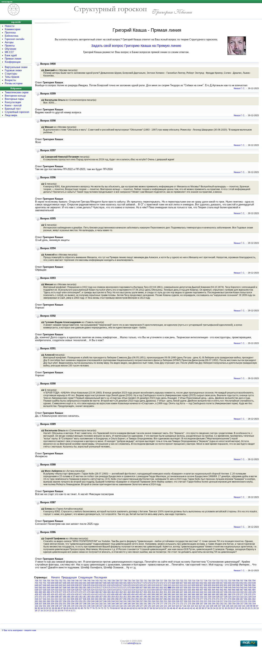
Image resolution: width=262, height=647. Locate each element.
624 (133, 585)
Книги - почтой (13, 105)
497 (201, 590)
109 (211, 606)
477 (60, 592)
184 (133, 603)
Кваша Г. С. (239, 88)
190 (109, 603)
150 (48, 606)
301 (104, 599)
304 (92, 599)
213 (238, 601)
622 (141, 585)
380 (229, 594)
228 (177, 601)
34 (214, 608)
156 (246, 603)
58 (145, 608)
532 (60, 590)
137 (101, 606)
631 (105, 585)
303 (96, 599)
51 (165, 608)
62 (134, 608)
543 (238, 587)
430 (250, 592)
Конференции (13, 61)
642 (60, 585)
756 (44, 580)
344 (153, 597)
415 (89, 594)
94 (41, 608)
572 (121, 587)
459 (133, 592)
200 (68, 603)
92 (47, 608)
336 (185, 597)
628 (117, 585)
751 (64, 580)
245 (109, 601)
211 (245, 601)
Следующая (85, 577)
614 (173, 585)
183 (137, 603)
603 (217, 585)
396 (165, 594)
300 (108, 599)
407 (121, 594)
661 (205, 583)
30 (226, 608)
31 (223, 608)
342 (161, 597)
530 (68, 590)
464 (113, 592)
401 (145, 594)
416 (85, 594)
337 (181, 597)
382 (221, 594)
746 (85, 580)
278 (197, 599)
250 (89, 601)
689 (93, 583)
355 (109, 597)
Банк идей (11, 55)
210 (249, 601)
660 (209, 583)
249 (93, 601)
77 (90, 608)
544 (234, 587)
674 (153, 583)
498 (197, 590)
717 (201, 580)
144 (72, 606)
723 (177, 580)
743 (97, 580)
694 (72, 583)
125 (149, 606)
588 (56, 587)
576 (105, 587)
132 (121, 606)
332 (201, 597)
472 (80, 592)
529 (72, 590)
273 (217, 599)
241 (125, 601)
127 (141, 606)
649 (254, 583)
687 (101, 583)
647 (40, 585)
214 (234, 601)
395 (169, 594)
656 (225, 583)
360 (89, 597)
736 (125, 580)
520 (109, 590)
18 (36, 610)
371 (44, 597)
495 (209, 590)
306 (84, 599)
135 (109, 606)
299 (113, 599)
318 (36, 599)
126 (145, 606)
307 (80, 599)
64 (128, 608)
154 (254, 603)
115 (188, 606)
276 (205, 599)
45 (182, 608)
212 (242, 601)
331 (205, 597)
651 (246, 583)
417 (80, 594)
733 (137, 580)
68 (116, 608)
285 (169, 599)
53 (159, 608)
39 (200, 608)
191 (105, 603)
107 (219, 606)
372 (40, 597)
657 (221, 583)
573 (117, 587)
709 (233, 580)
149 (52, 606)
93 (44, 608)
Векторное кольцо (15, 95)
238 (137, 601)
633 (97, 585)
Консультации (13, 102)
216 (225, 601)
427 (40, 594)
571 (125, 587)
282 (181, 599)
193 (97, 603)
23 (246, 608)
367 (60, 597)
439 (213, 592)
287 (161, 599)
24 (243, 608)
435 (230, 592)
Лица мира (11, 115)
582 (80, 587)
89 (56, 608)
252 (80, 601)
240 (129, 601)
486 (245, 590)
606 (205, 585)
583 (76, 587)
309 (72, 599)
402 (141, 594)
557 (181, 587)
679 (133, 583)
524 (93, 590)
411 (104, 594)
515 (129, 590)
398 (157, 594)
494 (213, 590)
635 (89, 585)
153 (36, 606)
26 (237, 608)
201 (64, 603)
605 (209, 585)
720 (189, 580)
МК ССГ (9, 52)
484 (253, 590)
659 (213, 583)
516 (125, 590)
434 (234, 592)
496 (205, 590)
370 (48, 597)
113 (196, 606)
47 (177, 608)
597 (241, 585)
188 (117, 603)
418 (76, 594)
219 (213, 601)
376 (245, 594)
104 (231, 606)
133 (117, 606)
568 (137, 587)
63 (131, 608)
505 (169, 590)
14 (47, 610)
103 (235, 606)
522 (101, 590)
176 (165, 603)
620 (149, 585)
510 (149, 590)
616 (165, 585)
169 (193, 603)
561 (165, 587)
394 (173, 594)
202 (60, 603)
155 (250, 603)
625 (129, 585)
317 (40, 599)
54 (157, 608)
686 (105, 583)
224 (193, 601)
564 (153, 587)
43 (188, 608)
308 (76, 599)
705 (249, 580)
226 (185, 601)
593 (36, 587)
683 (117, 583)
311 (64, 599)
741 (105, 580)
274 (213, 599)
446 (185, 592)
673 (157, 583)
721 (185, 580)
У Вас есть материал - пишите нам (19, 630)
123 (157, 606)
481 (44, 592)
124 (153, 606)
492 (221, 590)
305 (88, 599)
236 (145, 601)
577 (101, 587)
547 (221, 587)
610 (189, 585)
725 (169, 580)
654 (234, 583)
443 (197, 592)
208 (36, 603)
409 (113, 594)
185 (129, 603)
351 (125, 597)
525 (89, 590)
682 (121, 583)
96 (36, 608)
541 (246, 587)
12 (53, 610)
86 (64, 608)
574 (113, 587)
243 (117, 601)
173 (177, 603)
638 (76, 585)
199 (72, 603)
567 (141, 587)
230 (169, 601)
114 (192, 606)
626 (125, 585)
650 (250, 583)
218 (217, 601)
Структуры (11, 73)
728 (157, 580)
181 (145, 603)
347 (141, 597)
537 (40, 590)
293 (137, 599)
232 (161, 601)
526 (85, 590)
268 (237, 599)
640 (68, 585)
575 (109, 587)
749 (72, 580)
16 (41, 610)
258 (56, 601)
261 (44, 601)
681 (125, 583)
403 (137, 594)
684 (113, 583)
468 (97, 592)
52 (162, 608)
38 (203, 608)
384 (213, 594)
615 (169, 585)
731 (145, 580)
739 (113, 580)
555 (189, 587)
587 (60, 587)
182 (141, 603)
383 (217, 594)
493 (217, 590)
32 (220, 608)
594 (253, 585)
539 (254, 587)
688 (97, 583)
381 (225, 594)
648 (36, 585)
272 (221, 599)
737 (121, 580)
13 (50, 610)
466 (105, 592)
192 (101, 603)
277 (201, 599)
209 (253, 601)
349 (133, 597)
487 (241, 590)
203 (56, 603)
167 (201, 603)
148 (56, 606)
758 (36, 580)
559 (173, 587)
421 (64, 594)
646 (44, 585)
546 (225, 587)
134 (113, 606)
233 (157, 601)
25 (240, 608)
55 (154, 608)
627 (121, 585)
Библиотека (11, 35)
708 (237, 580)
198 (76, 603)
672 (161, 583)
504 (173, 590)
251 (85, 601)
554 (193, 587)
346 (145, 597)
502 (181, 590)
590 (48, 587)
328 (217, 597)
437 (221, 592)
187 (121, 603)
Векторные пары (14, 99)
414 (93, 594)
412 (101, 594)
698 (56, 583)
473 (76, 592)
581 (85, 587)
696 (64, 583)
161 (225, 603)
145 (68, 606)
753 (56, 580)
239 (133, 601)
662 (201, 583)
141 (85, 606)
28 (231, 608)
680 (129, 583)
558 (177, 587)
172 (181, 603)
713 (217, 580)
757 (40, 580)
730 (149, 580)
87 (62, 608)
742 (101, 580)
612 (181, 585)
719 (193, 580)
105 (227, 606)
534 (52, 590)
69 (113, 608)
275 (209, 599)
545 (230, 587)
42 (191, 608)
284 (173, 599)
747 (80, 580)
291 (145, 599)
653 (238, 583)
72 (105, 608)
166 (205, 603)
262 (40, 601)
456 (145, 592)
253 (76, 601)
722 (181, 580)
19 (257, 608)
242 (121, 601)
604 (213, 585)
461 (125, 592)
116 (184, 606)
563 (157, 587)
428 (36, 594)
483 (36, 592)
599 (233, 585)
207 (40, 603)
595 (249, 585)
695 (68, 583)
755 (48, 580)
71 (108, 608)
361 (85, 597)
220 (209, 601)
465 (109, 592)
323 (238, 597)
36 (208, 608)
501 (185, 590)
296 (125, 599)
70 (111, 608)
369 (52, 597)
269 (233, 599)
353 (117, 597)
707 (241, 580)
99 (251, 606)
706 (245, 580)
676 (145, 583)
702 (40, 583)
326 (225, 597)
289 (153, 599)
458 (137, 592)
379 (233, 594)
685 (109, 583)
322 (242, 597)
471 (85, 592)
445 (189, 592)
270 (229, 599)
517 (121, 590)
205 (48, 603)
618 (157, 585)
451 (165, 592)
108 (215, 606)
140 (89, 606)
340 (169, 597)
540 (250, 587)
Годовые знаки (13, 70)
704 (253, 580)
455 (149, 592)
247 (101, 601)
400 (149, 594)
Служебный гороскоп (17, 112)
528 (76, 590)
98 (254, 606)
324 (234, 597)
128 (137, 606)
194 (93, 603)
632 (101, 585)
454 (153, 592)
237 (141, 601)
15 (44, 610)
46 (180, 608)
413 (97, 594)
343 (157, 597)
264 (253, 599)
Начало (55, 577)
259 (52, 601)
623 (137, 585)
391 (185, 594)
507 (161, 590)
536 (44, 590)
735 (129, 580)
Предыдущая (69, 577)
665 (189, 583)
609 (193, 585)
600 (229, 585)
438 (217, 592)
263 (36, 601)
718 (197, 580)
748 (76, 580)
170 (189, 603)
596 (245, 585)
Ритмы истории (13, 83)
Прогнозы (10, 32)
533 (56, 590)
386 (205, 594)
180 (149, 603)
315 (48, 599)
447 (181, 592)
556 (185, 587)
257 (60, 601)
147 (60, 606)
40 (197, 608)
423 (56, 594)
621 (145, 585)
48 (174, 608)
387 (201, 594)
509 (153, 590)
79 (85, 608)
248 (97, 601)
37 (205, 608)
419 (72, 594)
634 (93, 585)
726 (165, 580)
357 (101, 597)
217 (221, 601)
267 (241, 599)
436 (225, 592)
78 (88, 608)
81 (79, 608)
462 (121, 592)
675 (149, 583)
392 (181, 594)
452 (161, 592)
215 (230, 601)
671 (165, 583)
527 (80, 590)
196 (85, 603)
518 (117, 590)
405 (129, 594)
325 (230, 597)
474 (72, 592)
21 (251, 608)
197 (80, 603)
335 (189, 597)
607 (201, 585)
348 (137, 597)
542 (242, 587)
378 (237, 594)
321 (246, 597)
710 (229, 580)
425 (48, 594)
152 (40, 606)
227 (181, 601)
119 (173, 606)
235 (149, 601)
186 (125, 603)
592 (40, 587)
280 (189, 599)
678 (137, 583)
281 (185, 599)
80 (82, 608)
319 (254, 597)
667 (181, 583)
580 (89, 587)
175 (169, 603)
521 (105, 590)
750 (68, 580)
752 (60, 580)
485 (249, 590)
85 (67, 608)
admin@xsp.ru (134, 643)
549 (213, 587)
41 (194, 608)
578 (97, 587)
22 (249, 608)
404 (133, 594)
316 (44, 599)
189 (113, 603)
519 (113, 590)
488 (237, 590)
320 (250, 597)
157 (242, 603)
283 (177, 599)
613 (177, 585)
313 (56, 599)
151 (44, 606)
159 (234, 603)
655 (230, 583)
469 (93, 592)
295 (129, 599)
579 (93, 587)
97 (257, 606)
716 (205, 580)
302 (100, 599)
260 (48, 601)
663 (197, 583)
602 (221, 585)
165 (209, 603)
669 (173, 583)
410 (108, 594)
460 (129, 592)
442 (201, 592)
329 (213, 597)
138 (97, 606)
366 (64, 597)
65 (125, 608)
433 (238, 592)
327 (221, 597)
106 (223, 606)
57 (148, 608)
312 (60, 599)
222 (201, 601)
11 (56, 610)
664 (193, 583)
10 (59, 610)
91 (50, 608)
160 (230, 603)
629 (113, 585)
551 (205, 587)
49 (171, 608)
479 (52, 592)
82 (76, 608)
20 (254, 608)
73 (102, 608)
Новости (9, 26)
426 (44, 594)
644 (52, 585)
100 (248, 606)
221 (205, 601)
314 (52, 599)
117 (181, 606)
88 (59, 608)
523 (97, 590)
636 (85, 585)
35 (211, 608)
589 (52, 587)
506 (165, 590)
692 (80, 583)
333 (197, 597)
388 (197, 594)
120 (169, 606)
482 (40, 592)
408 (117, 594)
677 (141, 583)
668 (177, 583)
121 (165, 606)
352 (121, 597)
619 (153, 585)
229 (173, 601)
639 (72, 585)
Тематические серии (16, 92)
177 (161, 603)
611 (185, 585)
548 (217, 587)
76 (93, 608)
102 (239, 606)
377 (241, 594)
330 (209, 597)
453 (157, 592)
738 (117, 580)
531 (64, 590)
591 (44, 587)
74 (99, 608)
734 (133, 580)
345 (149, 597)
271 (225, 599)
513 (137, 590)
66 (122, 608)
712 (221, 580)
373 (36, 597)
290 (149, 599)
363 (76, 597)
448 (177, 592)
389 (193, 594)
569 (133, 587)
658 (217, 583)
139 (93, 606)
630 (109, 585)
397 (161, 594)
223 (197, 601)
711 (225, 580)
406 (125, 594)
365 (68, 597)
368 (56, 597)
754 (52, 580)
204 (52, 603)
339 (173, 597)
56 (151, 608)
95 (39, 608)
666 (185, 583)
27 (234, 608)
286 (165, 599)
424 (52, 594)
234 (153, 601)
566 (145, 587)
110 (207, 606)
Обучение (10, 48)
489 (233, 590)
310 (68, 599)
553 (197, 587)
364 (72, 597)
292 (141, 599)
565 (149, 587)
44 (185, 608)
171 (185, 603)
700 (48, 583)
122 (161, 606)
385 (209, 594)
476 (64, 592)
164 (213, 603)
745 (89, 580)
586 (64, 587)
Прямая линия (13, 58)
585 (68, 587)
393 (177, 594)
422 (60, 594)
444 (193, 592)
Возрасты (10, 80)
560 (169, 587)
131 (125, 606)
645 (48, 585)
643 (56, 585)
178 (157, 603)
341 (165, 597)
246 (105, 601)
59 (142, 608)
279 (193, 599)
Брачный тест (13, 108)
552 (201, 587)
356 (105, 597)
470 (89, 592)
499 (193, 590)
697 (60, 583)
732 (141, 580)
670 (169, 583)
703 (36, 583)
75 (96, 608)
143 (76, 606)
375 (249, 594)
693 (76, 583)
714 (213, 580)
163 (217, 603)
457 (141, 592)
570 (129, 587)
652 (242, 583)
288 (157, 599)
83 (73, 608)
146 (64, 606)
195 (89, 603)
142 (80, 606)
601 (225, 585)
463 (117, 592)
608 (197, 585)
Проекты (10, 45)
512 (141, 590)
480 (48, 592)
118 (177, 606)
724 (173, 580)
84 (70, 608)
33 (217, 608)
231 (165, 601)
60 (139, 608)
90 (53, 608)
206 (44, 603)
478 (56, 592)
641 (64, 585)
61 (136, 608)
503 (177, 590)
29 (228, 608)
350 (129, 597)
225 (189, 601)
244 (113, 601)
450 (169, 592)
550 (209, 587)
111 (203, 606)
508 (157, 590)
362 (80, 597)
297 (121, 599)
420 (68, 594)
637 (80, 585)
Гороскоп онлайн (14, 39)
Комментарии (12, 29)
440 (209, 592)
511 (145, 590)
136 (105, 606)
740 (109, 580)
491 (225, 590)
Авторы (9, 42)
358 (97, 597)
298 (117, 599)
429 (254, 592)
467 (101, 592)
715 (209, 580)
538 (36, 590)
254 (72, 601)
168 (197, 603)
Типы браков (12, 76)
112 (200, 606)
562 (161, 587)
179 (153, 603)
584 (72, 587)
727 (161, 580)
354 (113, 597)
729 (153, 580)
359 (93, 597)
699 (52, 583)
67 (119, 608)
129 (133, 606)
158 (238, 603)
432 (242, 592)
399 (153, 594)
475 (68, 592)
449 (173, 592)
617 (161, 585)
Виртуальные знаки (16, 67)
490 (229, 590)
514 (133, 590)
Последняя (100, 577)
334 (193, 597)
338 (177, 597)
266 (245, 599)
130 (129, 606)
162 (221, 603)
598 (237, 585)
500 (189, 590)
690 (89, 583)
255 (68, 601)
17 (39, 610)
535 (48, 590)
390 (189, 594)
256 (64, 601)
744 (93, 580)
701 (44, 583)
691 (85, 583)
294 (133, 599)
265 (249, 599)
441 (205, 592)
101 (244, 606)
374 (253, 594)
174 (173, 603)
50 (168, 608)
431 (246, 592)
